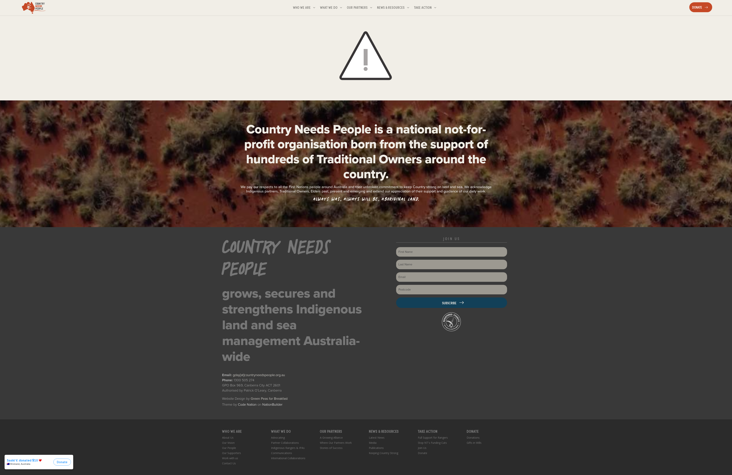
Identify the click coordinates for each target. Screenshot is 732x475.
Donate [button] (702, 7)
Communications (281, 453)
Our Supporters (231, 453)
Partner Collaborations (285, 443)
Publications (376, 448)
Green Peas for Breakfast (269, 398)
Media (372, 443)
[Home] (34, 7)
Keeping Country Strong (383, 453)
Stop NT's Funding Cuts (432, 443)
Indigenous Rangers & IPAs (288, 448)
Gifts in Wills (474, 443)
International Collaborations (288, 458)
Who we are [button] (306, 7)
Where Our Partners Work (336, 443)
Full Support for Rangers (433, 437)
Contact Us (229, 463)
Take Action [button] (427, 7)
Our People (229, 448)
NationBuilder (272, 404)
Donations (473, 437)
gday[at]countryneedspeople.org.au (259, 374)
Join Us (422, 448)
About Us (228, 437)
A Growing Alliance (331, 437)
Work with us (230, 458)
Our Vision (228, 443)
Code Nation (247, 404)
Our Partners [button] (361, 7)
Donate (422, 453)
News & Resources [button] (391, 7)
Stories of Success (331, 448)
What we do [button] (332, 7)
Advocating (278, 437)
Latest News (376, 437)
